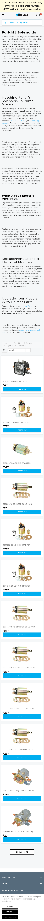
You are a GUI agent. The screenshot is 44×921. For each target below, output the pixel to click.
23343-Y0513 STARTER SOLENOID (18, 750)
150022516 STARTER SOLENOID (17, 504)
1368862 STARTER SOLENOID (16, 422)
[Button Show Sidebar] (4, 350)
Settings (10, 906)
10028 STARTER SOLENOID (15, 381)
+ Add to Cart (22, 389)
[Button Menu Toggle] (3, 15)
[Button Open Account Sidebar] (37, 15)
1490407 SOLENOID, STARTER (17, 463)
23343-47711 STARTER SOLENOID (18, 709)
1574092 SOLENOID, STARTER (16, 545)
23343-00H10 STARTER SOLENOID (19, 627)
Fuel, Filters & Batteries (23, 343)
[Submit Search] (5, 23)
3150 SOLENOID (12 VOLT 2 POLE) (18, 791)
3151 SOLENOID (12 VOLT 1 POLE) (18, 831)
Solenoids (22, 346)
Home (6, 343)
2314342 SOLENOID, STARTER (16, 586)
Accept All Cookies (10, 917)
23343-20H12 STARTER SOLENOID (19, 668)
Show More (22, 852)
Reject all (9, 911)
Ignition (10, 346)
